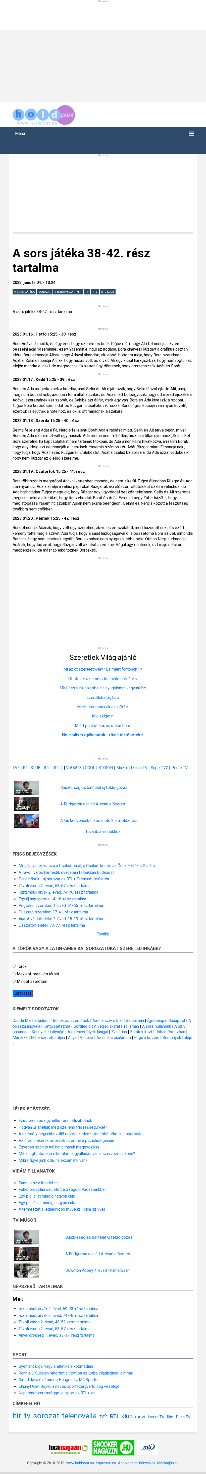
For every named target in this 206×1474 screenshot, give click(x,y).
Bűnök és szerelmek (71, 1020)
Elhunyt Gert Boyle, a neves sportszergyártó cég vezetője (69, 1386)
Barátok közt (141, 1031)
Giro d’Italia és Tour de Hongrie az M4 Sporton (59, 1379)
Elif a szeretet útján (48, 1037)
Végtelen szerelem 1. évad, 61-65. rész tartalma (61, 905)
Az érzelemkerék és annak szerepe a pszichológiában (66, 1140)
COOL (90, 767)
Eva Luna (119, 1031)
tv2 (103, 1416)
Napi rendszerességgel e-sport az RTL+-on (57, 1393)
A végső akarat (107, 1026)
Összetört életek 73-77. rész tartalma (52, 925)
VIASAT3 (74, 767)
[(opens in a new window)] (69, 1447)
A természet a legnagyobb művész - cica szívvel (62, 1209)
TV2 (16, 767)
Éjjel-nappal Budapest (166, 1020)
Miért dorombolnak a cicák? (101, 706)
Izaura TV (139, 767)
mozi (140, 1417)
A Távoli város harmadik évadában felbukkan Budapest (66, 872)
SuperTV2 (160, 767)
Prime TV (179, 767)
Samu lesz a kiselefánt (39, 1183)
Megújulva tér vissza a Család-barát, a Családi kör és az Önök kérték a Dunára (87, 865)
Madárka (20, 1037)
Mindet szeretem (32, 981)
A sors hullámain (156, 1026)
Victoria (86, 1037)
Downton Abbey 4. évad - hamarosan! (98, 1270)
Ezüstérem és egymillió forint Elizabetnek (55, 1120)
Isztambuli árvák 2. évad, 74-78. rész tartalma (58, 892)
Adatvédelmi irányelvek (136, 1463)
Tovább (103, 934)
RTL (94, 291)
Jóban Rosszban (170, 1031)
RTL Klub (107, 291)
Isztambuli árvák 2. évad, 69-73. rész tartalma (58, 1308)
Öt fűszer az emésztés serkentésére (101, 678)
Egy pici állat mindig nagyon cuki (47, 1196)
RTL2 (58, 767)
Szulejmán (135, 1020)
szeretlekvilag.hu (101, 697)
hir (79, 291)
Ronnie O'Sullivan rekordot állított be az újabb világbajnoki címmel (76, 1373)
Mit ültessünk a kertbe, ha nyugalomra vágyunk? (101, 688)
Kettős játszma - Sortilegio (67, 1026)
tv (87, 291)
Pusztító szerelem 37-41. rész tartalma (53, 912)
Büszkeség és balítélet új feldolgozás (93, 787)
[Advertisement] (103, 65)
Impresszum (106, 1463)
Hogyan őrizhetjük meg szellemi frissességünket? (63, 1127)
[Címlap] (44, 114)
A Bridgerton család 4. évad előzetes (92, 804)
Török (22, 966)
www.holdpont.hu (80, 1463)
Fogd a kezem (146, 1037)
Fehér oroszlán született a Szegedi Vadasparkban (63, 1189)
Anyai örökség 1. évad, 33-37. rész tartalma (56, 1335)
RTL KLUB (31, 767)
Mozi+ (122, 767)
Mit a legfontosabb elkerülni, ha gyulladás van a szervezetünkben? (77, 1153)
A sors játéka (24, 291)
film (170, 1417)
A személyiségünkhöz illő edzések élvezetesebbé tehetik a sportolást (81, 1133)
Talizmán (131, 1026)
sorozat (44, 291)
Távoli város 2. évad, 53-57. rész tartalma (54, 885)
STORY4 (106, 767)
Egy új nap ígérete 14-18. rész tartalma (52, 899)
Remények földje (177, 1037)
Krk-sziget (101, 716)
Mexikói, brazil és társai (38, 974)
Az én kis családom (113, 1037)
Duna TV (183, 1417)
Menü (20, 133)
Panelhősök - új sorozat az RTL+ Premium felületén (64, 879)
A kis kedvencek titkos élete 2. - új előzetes (98, 820)
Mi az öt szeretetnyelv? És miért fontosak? (101, 669)
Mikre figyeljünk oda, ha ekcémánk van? (53, 1160)
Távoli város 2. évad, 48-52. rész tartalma (54, 1322)
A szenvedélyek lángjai (88, 1031)
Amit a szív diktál (107, 1020)
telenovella (64, 291)
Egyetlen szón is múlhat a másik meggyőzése (59, 1147)
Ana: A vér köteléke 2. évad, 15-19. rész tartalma (61, 918)
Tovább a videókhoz (103, 831)
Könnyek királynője (48, 1031)
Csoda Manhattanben (31, 1020)
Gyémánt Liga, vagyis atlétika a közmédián (56, 1366)
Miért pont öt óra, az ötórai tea (101, 725)
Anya (72, 1037)
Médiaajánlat (167, 1463)
